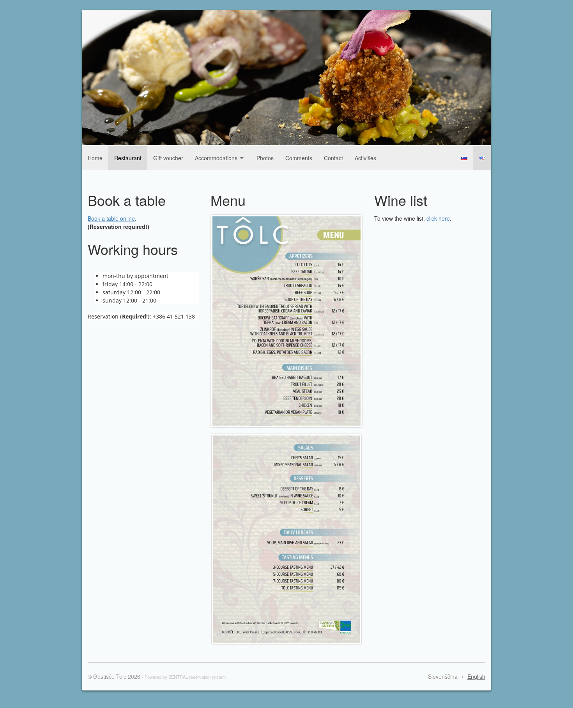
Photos (265, 158)
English (482, 158)
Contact (333, 158)
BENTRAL (178, 677)
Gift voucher (168, 158)
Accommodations (216, 158)
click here (438, 218)
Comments (298, 158)
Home (95, 158)
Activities (365, 158)
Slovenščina (464, 158)
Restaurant (127, 158)
